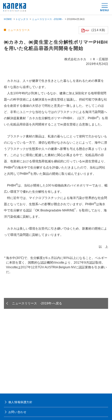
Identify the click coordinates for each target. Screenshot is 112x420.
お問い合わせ (17, 412)
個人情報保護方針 (20, 402)
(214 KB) (98, 30)
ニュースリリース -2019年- (47, 19)
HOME (8, 19)
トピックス (22, 19)
